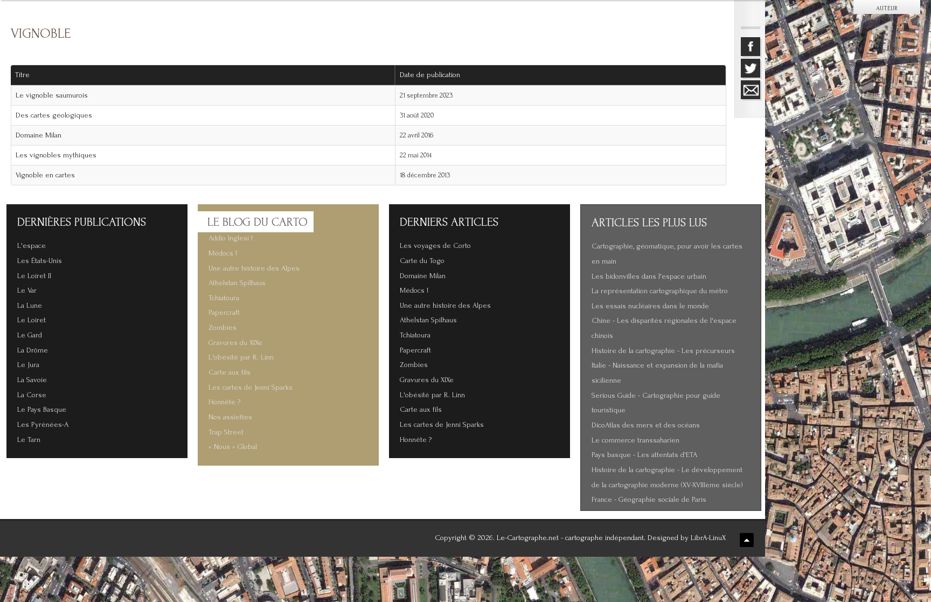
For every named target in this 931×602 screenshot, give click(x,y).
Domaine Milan (38, 135)
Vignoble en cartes (45, 175)
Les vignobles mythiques (56, 155)
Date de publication (430, 75)
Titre (22, 75)
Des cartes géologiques (54, 115)
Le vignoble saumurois (52, 95)
